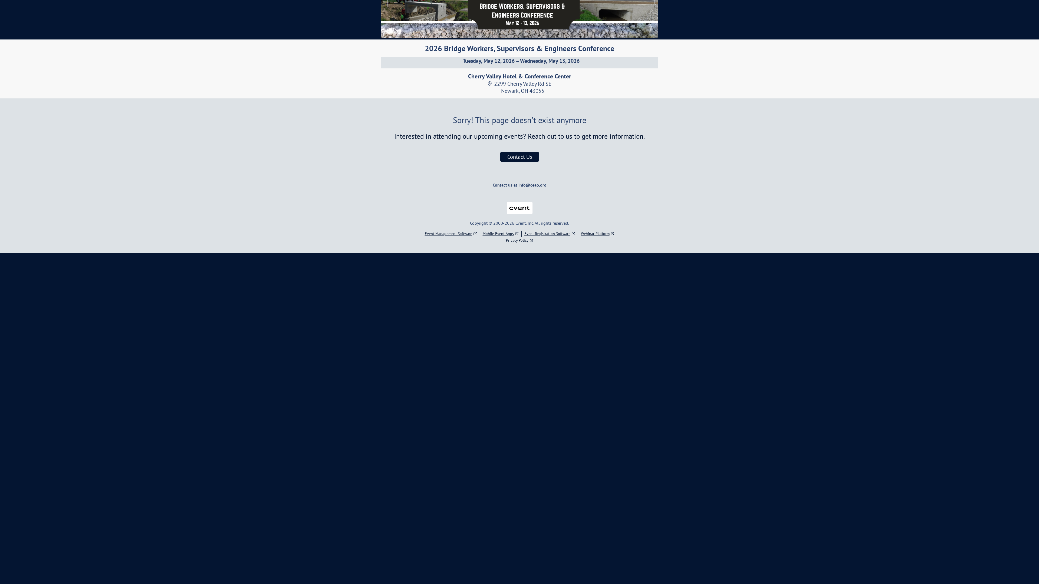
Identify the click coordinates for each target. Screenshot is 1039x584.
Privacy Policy (517, 240)
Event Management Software (448, 233)
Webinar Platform (595, 233)
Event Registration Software (547, 233)
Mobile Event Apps (498, 233)
